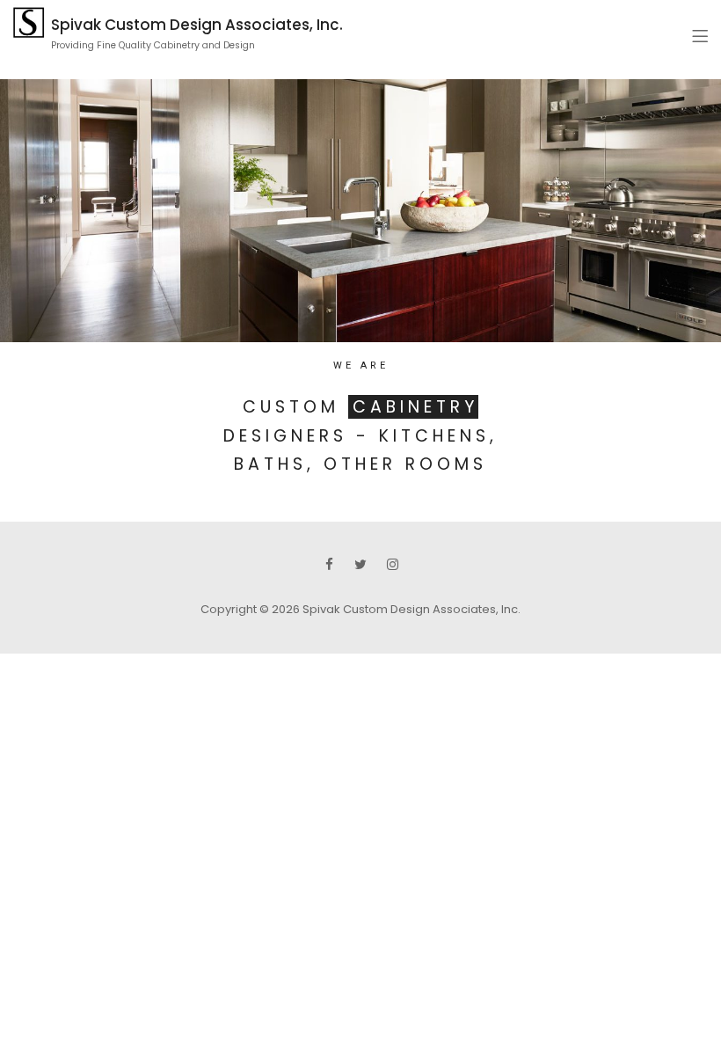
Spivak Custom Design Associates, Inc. (197, 24)
